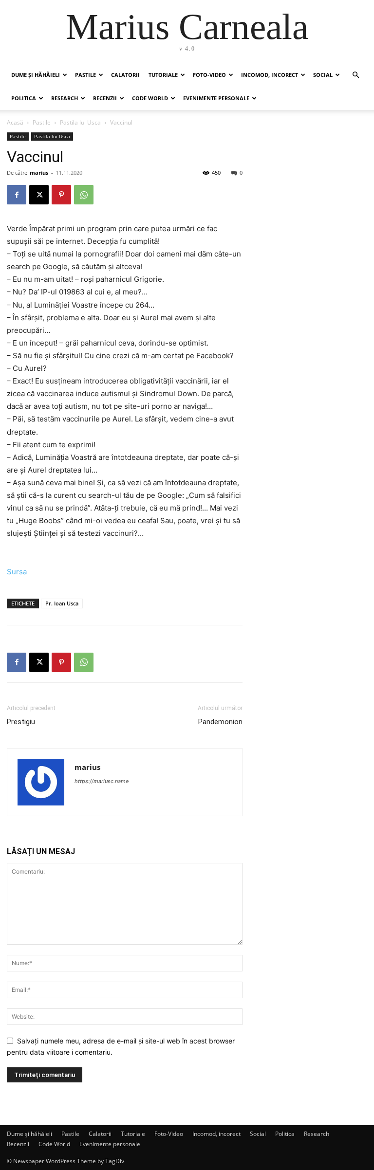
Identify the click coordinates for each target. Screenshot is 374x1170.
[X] (39, 194)
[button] (355, 75)
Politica (23, 98)
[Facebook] (16, 194)
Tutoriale (163, 74)
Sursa (17, 571)
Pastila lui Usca (80, 122)
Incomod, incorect (269, 74)
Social (323, 74)
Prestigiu (21, 721)
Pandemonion (220, 721)
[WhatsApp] (84, 194)
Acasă (15, 122)
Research (64, 98)
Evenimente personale (216, 98)
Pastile (85, 74)
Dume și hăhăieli (35, 74)
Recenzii (105, 98)
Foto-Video (209, 74)
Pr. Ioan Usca (61, 603)
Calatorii (125, 74)
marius (39, 172)
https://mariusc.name (102, 781)
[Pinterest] (61, 194)
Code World (150, 98)
